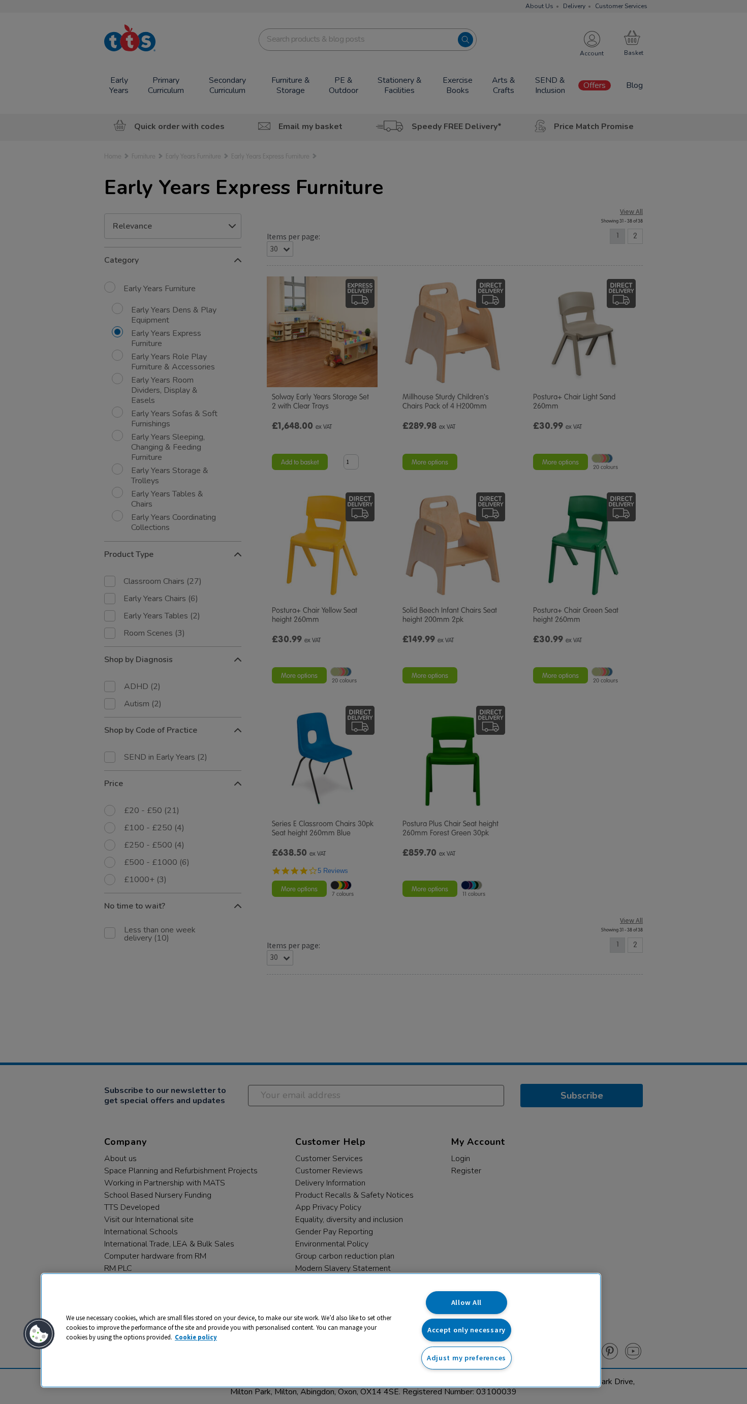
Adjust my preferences (466, 1357)
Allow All (466, 1302)
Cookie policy (196, 1337)
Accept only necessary (466, 1329)
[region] (321, 1330)
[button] (39, 1334)
